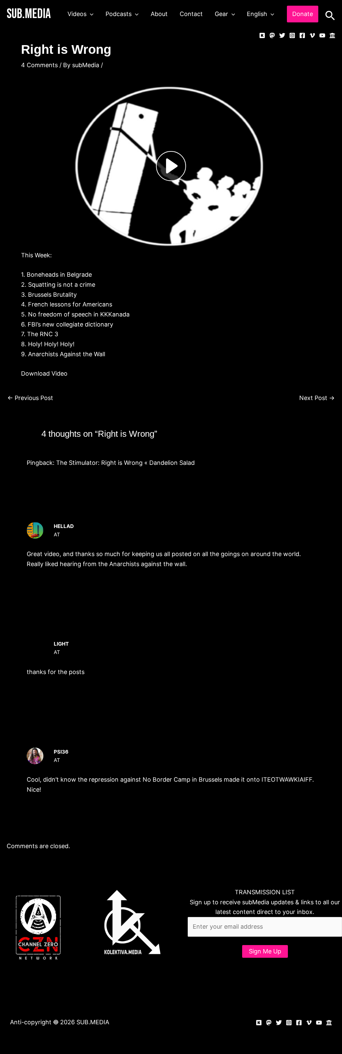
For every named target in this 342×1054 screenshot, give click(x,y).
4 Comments (39, 65)
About (159, 13)
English (257, 13)
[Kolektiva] (262, 35)
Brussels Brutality (52, 294)
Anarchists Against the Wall (66, 354)
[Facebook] (302, 35)
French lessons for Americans (70, 304)
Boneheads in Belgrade (59, 274)
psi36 (61, 752)
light (61, 644)
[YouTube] (322, 35)
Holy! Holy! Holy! (51, 344)
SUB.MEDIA (29, 14)
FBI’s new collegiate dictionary (70, 324)
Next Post (317, 397)
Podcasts (119, 13)
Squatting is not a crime (61, 284)
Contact (191, 13)
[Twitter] (282, 35)
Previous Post (30, 397)
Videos (77, 13)
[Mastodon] (272, 35)
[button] (90, 14)
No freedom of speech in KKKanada (79, 314)
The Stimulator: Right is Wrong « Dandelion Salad (125, 462)
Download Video (44, 373)
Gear (221, 13)
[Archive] (332, 35)
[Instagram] (292, 35)
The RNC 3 (42, 334)
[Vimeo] (312, 35)
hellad (64, 526)
